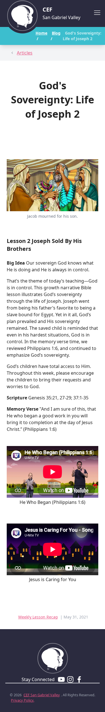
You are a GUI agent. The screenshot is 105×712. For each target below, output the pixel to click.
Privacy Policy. (22, 700)
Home (41, 33)
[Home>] (53, 656)
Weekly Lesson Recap (38, 617)
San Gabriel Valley (42, 694)
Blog (56, 33)
